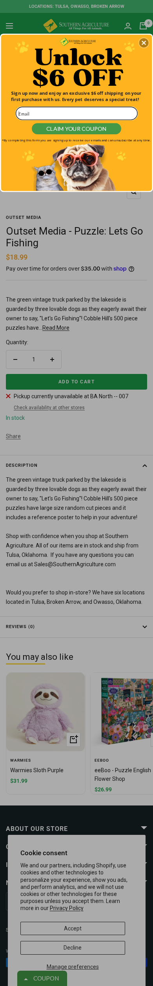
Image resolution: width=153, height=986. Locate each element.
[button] (144, 42)
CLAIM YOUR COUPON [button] (76, 128)
